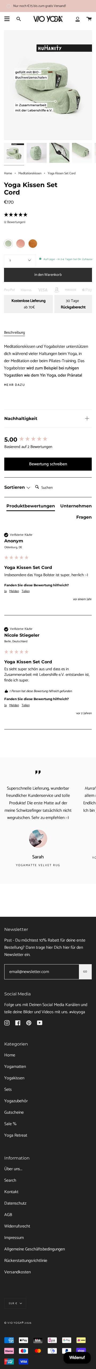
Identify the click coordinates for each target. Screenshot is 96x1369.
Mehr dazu (14, 385)
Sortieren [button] (15, 487)
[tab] (30, 507)
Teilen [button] (26, 591)
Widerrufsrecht (17, 1226)
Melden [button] (14, 591)
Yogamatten (15, 1066)
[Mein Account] (77, 19)
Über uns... (13, 1169)
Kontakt (11, 1192)
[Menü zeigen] (6, 19)
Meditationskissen (29, 173)
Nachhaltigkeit (20, 418)
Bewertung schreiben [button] (48, 464)
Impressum (14, 1237)
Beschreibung (14, 333)
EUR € (13, 1303)
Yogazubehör (16, 1101)
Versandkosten (17, 1272)
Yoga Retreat (15, 1135)
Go (85, 972)
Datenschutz (15, 1203)
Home (8, 173)
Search (10, 1180)
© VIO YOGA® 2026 (17, 1323)
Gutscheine (14, 1112)
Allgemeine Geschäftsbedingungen (34, 1249)
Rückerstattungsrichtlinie (25, 1260)
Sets (8, 1089)
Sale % (10, 1124)
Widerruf (77, 1357)
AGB (8, 1214)
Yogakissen (14, 1078)
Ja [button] (5, 591)
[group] (48, 440)
